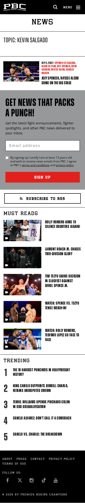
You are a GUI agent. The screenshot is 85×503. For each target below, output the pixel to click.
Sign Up (42, 177)
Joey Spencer (63, 66)
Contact (38, 459)
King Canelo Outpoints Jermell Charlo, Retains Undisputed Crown (40, 388)
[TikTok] (43, 481)
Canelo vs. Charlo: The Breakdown (37, 434)
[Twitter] (19, 481)
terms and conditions (36, 165)
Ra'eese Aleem (58, 69)
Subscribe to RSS (45, 199)
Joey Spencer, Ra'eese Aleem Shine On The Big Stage (60, 80)
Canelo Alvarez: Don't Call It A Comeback (42, 418)
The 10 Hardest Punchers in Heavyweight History (41, 372)
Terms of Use (14, 463)
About (7, 459)
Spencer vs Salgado (65, 63)
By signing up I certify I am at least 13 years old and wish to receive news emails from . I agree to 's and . (43, 161)
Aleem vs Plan (49, 66)
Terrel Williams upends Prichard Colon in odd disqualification (41, 404)
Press (22, 459)
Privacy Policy (62, 459)
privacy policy (65, 165)
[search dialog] (55, 7)
